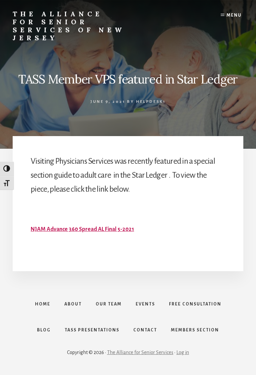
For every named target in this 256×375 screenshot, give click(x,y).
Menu (234, 15)
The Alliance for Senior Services (140, 352)
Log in (182, 352)
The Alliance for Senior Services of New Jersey (69, 26)
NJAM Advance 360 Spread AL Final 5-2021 (82, 229)
